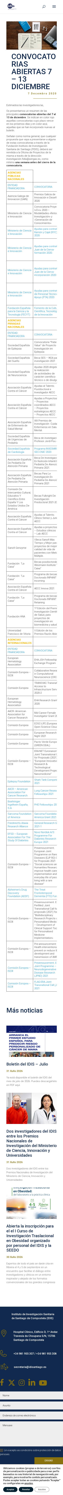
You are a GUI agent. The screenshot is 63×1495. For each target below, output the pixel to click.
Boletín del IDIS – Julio (27, 1064)
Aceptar (10, 1489)
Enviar (49, 1460)
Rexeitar (26, 1489)
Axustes (42, 1489)
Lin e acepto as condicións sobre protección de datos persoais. (30, 1452)
